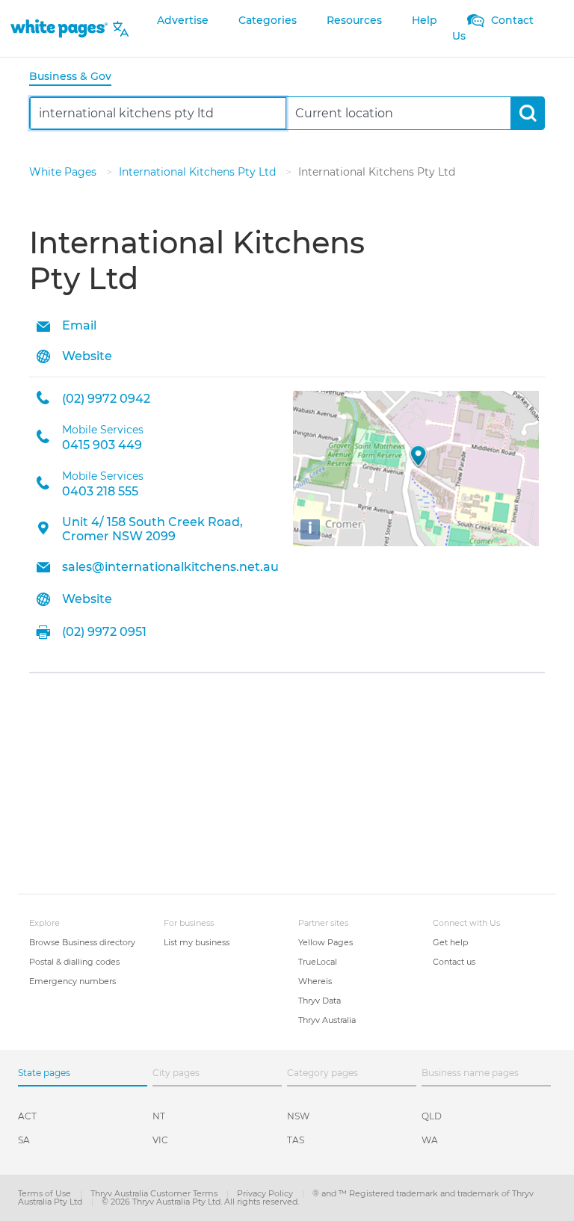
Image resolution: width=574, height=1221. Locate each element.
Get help (450, 942)
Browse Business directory (82, 942)
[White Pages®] (59, 29)
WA (430, 1140)
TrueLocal (317, 961)
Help (424, 20)
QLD (432, 1116)
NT (158, 1116)
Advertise (183, 20)
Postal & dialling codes (74, 961)
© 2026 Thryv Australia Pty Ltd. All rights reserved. (200, 1201)
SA (24, 1140)
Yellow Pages (325, 942)
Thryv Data (319, 1000)
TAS (295, 1140)
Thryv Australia (327, 1020)
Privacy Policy (266, 1193)
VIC (160, 1140)
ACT (27, 1116)
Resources (354, 20)
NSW (298, 1116)
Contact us (454, 961)
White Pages (64, 172)
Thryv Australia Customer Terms (155, 1193)
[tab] (76, 77)
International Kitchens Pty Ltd (199, 172)
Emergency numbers (72, 981)
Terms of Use (45, 1193)
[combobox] (158, 113)
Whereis (315, 981)
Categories (267, 20)
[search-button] (527, 113)
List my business (196, 942)
